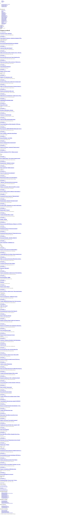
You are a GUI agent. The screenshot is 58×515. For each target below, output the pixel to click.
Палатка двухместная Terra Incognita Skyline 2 (8, 249)
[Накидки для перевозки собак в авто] (3, 89)
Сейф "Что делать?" (4, 305)
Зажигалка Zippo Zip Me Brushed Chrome (7, 119)
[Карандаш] (3, 266)
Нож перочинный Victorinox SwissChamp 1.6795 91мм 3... (10, 455)
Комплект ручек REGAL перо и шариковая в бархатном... (10, 325)
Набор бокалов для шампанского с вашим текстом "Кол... (10, 95)
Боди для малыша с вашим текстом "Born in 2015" (9, 354)
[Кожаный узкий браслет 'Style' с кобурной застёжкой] (3, 376)
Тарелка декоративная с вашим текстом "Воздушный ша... (11, 272)
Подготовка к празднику (4, 21)
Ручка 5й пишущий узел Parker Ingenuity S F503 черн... (10, 382)
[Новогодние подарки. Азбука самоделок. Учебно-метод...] (3, 60)
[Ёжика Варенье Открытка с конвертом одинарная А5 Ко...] (3, 36)
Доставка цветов (3, 14)
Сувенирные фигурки (4, 22)
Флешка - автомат (3, 219)
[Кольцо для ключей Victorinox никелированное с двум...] (3, 404)
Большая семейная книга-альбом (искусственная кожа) (10, 81)
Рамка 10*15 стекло (3, 104)
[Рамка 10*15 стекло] (3, 103)
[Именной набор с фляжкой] (3, 199)
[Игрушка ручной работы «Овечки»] (3, 108)
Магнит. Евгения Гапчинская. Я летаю (7, 334)
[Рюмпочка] (3, 280)
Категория (1, 27)
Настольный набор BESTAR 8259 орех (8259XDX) (9, 43)
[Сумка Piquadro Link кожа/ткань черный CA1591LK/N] (3, 399)
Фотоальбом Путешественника (6, 391)
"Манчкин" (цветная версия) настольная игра (8, 182)
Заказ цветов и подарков (4, 15)
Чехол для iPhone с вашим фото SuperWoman (8, 133)
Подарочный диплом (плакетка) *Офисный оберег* (9, 196)
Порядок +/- (1, 25)
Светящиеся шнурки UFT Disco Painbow (7, 263)
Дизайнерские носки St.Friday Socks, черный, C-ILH (9, 424)
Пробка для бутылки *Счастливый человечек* (8, 420)
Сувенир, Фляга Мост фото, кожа (6, 410)
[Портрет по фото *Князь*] (3, 285)
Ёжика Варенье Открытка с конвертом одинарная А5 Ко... (11, 38)
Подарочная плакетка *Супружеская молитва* (8, 228)
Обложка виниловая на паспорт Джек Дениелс (8, 459)
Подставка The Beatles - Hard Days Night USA (8, 237)
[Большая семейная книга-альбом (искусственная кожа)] (3, 80)
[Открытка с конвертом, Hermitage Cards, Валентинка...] (3, 338)
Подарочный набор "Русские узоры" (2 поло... (8, 480)
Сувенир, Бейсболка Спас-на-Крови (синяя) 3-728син (10, 396)
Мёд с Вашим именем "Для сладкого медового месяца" (10, 158)
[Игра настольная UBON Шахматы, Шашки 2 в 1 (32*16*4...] (3, 222)
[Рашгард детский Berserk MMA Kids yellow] (3, 467)
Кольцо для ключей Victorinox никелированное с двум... (10, 405)
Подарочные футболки (4, 20)
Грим (2, 11)
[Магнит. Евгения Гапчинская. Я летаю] (3, 333)
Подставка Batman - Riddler (5, 277)
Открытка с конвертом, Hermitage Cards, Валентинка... (10, 340)
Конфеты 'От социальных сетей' (6, 77)
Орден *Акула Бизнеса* (4, 429)
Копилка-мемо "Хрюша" (4, 444)
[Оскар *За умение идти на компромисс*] (3, 171)
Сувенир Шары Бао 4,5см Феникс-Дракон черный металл (10, 254)
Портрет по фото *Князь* (5, 286)
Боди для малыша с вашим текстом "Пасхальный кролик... (11, 291)
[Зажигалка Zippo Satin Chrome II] (3, 46)
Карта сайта (3, 1)
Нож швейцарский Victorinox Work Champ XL (8, 311)
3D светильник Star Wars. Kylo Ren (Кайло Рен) (9, 349)
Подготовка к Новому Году (5, 5)
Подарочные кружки (4, 19)
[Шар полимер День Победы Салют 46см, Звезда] (3, 413)
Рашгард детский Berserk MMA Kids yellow (8, 469)
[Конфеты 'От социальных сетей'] (3, 75)
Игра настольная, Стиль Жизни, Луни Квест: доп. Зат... (10, 464)
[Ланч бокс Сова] (3, 343)
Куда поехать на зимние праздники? (6, 4)
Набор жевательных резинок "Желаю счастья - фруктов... (10, 52)
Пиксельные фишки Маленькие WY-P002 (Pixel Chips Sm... (11, 368)
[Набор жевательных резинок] (3, 51)
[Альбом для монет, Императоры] (3, 362)
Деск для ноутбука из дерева (5, 330)
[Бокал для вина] (3, 385)
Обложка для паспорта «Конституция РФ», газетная (9, 186)
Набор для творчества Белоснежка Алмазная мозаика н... (10, 86)
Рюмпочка (2, 282)
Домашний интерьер (4, 13)
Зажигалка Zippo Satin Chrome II (6, 48)
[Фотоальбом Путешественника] (3, 390)
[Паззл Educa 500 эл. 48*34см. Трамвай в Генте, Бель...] (3, 432)
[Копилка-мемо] (3, 443)
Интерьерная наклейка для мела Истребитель (8, 177)
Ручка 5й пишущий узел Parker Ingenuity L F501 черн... (10, 124)
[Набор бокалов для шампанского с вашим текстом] (3, 94)
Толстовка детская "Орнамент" (6, 33)
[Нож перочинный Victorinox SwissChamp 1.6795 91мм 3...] (3, 453)
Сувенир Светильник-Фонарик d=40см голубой (9, 373)
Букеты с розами (3, 10)
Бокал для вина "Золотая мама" (6, 387)
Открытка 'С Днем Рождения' (5, 114)
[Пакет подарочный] (3, 166)
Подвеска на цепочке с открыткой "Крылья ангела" (10, 147)
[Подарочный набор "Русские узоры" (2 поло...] (3, 478)
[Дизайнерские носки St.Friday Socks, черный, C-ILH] (3, 423)
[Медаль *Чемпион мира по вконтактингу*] (3, 141)
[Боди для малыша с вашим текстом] (3, 353)
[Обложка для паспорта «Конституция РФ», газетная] (3, 185)
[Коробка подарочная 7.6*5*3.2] (3, 150)
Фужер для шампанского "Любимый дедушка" (8, 296)
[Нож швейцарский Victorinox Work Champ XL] (3, 309)
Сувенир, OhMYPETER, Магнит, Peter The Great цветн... (10, 301)
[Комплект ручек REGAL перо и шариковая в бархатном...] (3, 324)
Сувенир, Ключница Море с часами (6, 214)
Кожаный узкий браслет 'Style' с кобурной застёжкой (10, 377)
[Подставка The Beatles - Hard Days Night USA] (3, 236)
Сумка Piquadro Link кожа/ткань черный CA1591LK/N (10, 401)
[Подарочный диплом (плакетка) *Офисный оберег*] (3, 194)
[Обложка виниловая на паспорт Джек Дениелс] (3, 458)
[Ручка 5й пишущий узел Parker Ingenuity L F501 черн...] (3, 122)
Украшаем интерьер (4, 23)
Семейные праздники (4, 6)
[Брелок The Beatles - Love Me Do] (3, 136)
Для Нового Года (4, 12)
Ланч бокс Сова (3, 344)
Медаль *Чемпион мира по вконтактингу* (8, 142)
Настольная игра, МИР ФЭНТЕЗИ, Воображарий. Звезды (10, 128)
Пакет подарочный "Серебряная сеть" (7, 242)
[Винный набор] (3, 208)
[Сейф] (3, 304)
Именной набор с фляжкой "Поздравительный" (9, 200)
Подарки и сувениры (4, 18)
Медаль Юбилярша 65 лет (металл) (6, 474)
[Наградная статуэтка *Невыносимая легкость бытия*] (3, 438)
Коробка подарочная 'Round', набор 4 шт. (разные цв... (10, 320)
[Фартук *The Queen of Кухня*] (3, 314)
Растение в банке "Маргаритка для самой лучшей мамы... (11, 205)
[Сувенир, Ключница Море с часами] (3, 213)
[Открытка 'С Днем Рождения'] (3, 113)
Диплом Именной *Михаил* (5, 66)
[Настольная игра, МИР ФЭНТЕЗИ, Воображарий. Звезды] (3, 127)
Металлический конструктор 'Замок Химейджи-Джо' (10, 57)
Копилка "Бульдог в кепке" (5, 71)
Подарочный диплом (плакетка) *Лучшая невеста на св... (10, 233)
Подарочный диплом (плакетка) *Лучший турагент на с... (10, 450)
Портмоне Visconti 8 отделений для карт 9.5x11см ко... (10, 359)
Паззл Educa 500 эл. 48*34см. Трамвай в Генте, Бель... (10, 434)
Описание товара (2, 41)
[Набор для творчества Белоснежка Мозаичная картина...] (3, 257)
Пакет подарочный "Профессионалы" (7, 167)
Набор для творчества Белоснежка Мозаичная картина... (10, 258)
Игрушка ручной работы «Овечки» (6, 110)
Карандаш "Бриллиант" (4, 268)
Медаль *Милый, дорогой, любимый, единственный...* (10, 191)
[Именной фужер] (3, 161)
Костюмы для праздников (4, 16)
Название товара (2, 26)
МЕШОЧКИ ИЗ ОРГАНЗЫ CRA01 (6, 100)
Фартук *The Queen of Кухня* (5, 315)
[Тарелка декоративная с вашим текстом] (3, 271)
